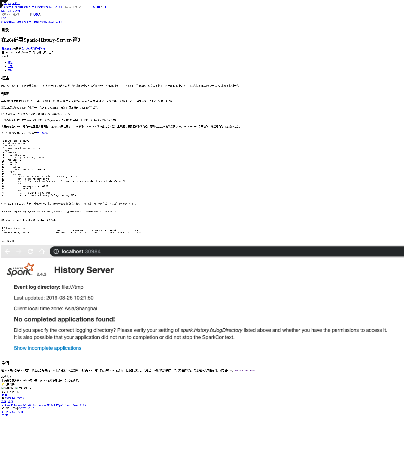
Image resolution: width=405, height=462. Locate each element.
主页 (10, 401)
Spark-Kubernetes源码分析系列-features (25, 405)
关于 (34, 7)
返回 (3, 401)
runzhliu (8, 48)
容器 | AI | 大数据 (10, 3)
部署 (10, 66)
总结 (10, 70)
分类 (20, 7)
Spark (8, 398)
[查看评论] (6, 415)
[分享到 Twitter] (2, 395)
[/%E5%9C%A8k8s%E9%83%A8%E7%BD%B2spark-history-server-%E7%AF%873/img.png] (202, 355)
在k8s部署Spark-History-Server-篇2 (65, 405)
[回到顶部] (3, 415)
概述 (10, 62)
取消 (3, 18)
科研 (51, 7)
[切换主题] (106, 7)
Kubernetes (18, 398)
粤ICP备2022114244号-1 (14, 412)
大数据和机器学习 (35, 48)
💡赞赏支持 (8, 384)
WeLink (58, 7)
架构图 (27, 7)
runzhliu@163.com (245, 370)
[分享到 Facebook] (6, 395)
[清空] (99, 7)
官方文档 (42, 133)
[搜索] (95, 7)
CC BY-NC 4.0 (26, 408)
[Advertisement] (202, 438)
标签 (15, 7)
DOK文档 (43, 7)
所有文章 (6, 22)
